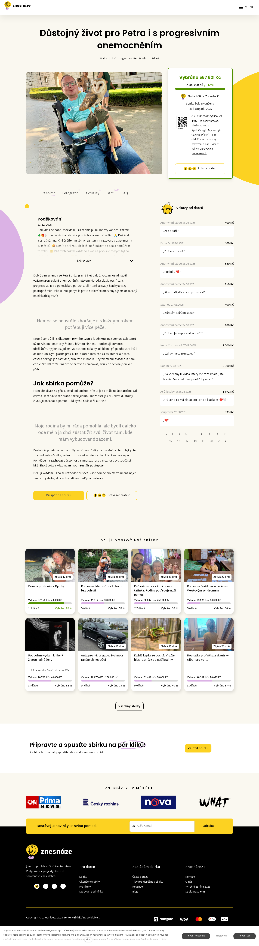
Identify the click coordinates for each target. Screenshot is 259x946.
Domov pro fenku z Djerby (46, 586)
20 (211, 441)
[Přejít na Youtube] (54, 886)
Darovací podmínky (91, 892)
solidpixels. (93, 917)
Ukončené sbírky (89, 882)
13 (216, 434)
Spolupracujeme (195, 892)
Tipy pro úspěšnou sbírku (147, 882)
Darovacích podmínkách (202, 151)
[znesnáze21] (17, 5)
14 (224, 434)
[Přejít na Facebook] (36, 886)
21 (219, 441)
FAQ (125, 193)
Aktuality (92, 193)
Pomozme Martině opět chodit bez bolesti (102, 588)
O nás (188, 882)
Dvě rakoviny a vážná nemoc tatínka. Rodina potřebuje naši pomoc (155, 591)
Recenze (137, 887)
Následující (225, 441)
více (88, 940)
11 (200, 434)
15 (170, 441)
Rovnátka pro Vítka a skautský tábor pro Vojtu (208, 658)
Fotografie (70, 193)
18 (195, 441)
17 (187, 441)
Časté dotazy (140, 877)
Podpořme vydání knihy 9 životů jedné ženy (45, 658)
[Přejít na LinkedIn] (63, 886)
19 (203, 441)
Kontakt (190, 877)
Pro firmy (85, 887)
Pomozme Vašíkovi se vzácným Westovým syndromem (208, 588)
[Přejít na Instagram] (45, 886)
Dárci (110, 193)
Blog (135, 892)
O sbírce (49, 193)
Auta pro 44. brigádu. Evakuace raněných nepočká (102, 658)
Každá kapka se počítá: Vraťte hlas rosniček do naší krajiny (154, 658)
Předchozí (166, 435)
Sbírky (83, 877)
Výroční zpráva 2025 (197, 887)
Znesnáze (193, 867)
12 (208, 434)
